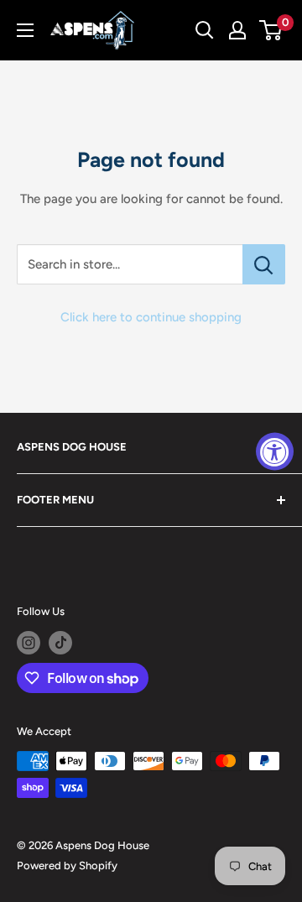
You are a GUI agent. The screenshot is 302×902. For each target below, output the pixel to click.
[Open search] (204, 30)
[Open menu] (25, 30)
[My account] (237, 30)
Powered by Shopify (67, 865)
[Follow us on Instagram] (28, 642)
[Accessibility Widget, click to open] (275, 451)
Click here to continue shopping (151, 317)
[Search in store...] (263, 264)
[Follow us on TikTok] (60, 642)
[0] (271, 30)
